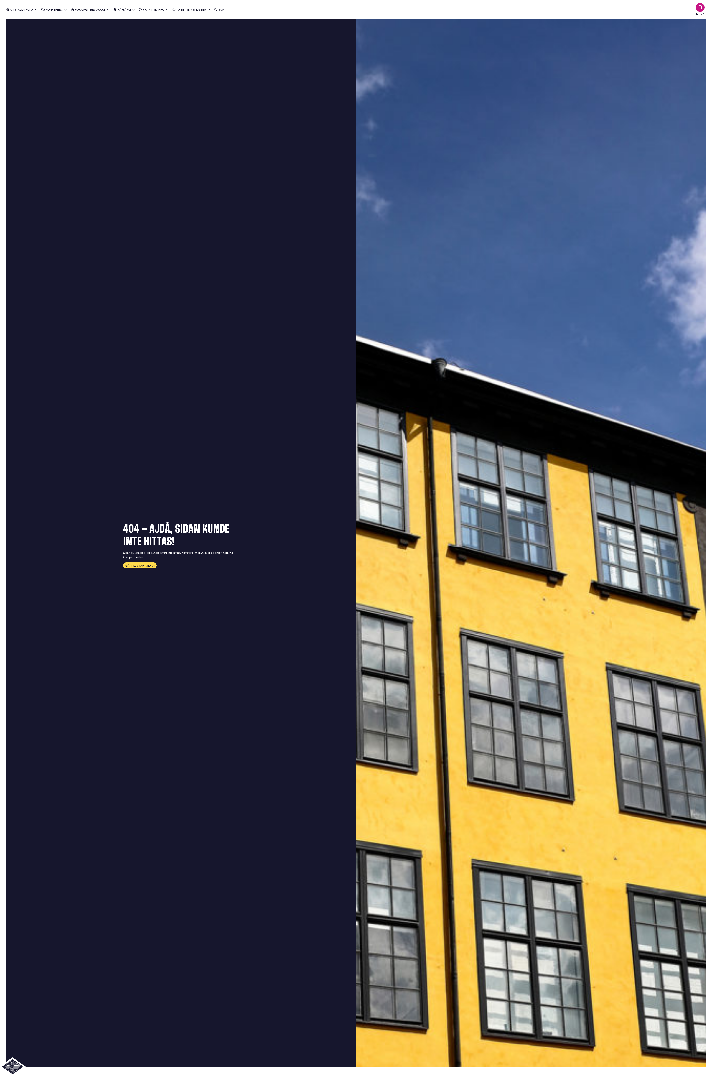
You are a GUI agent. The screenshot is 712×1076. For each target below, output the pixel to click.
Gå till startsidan (140, 565)
